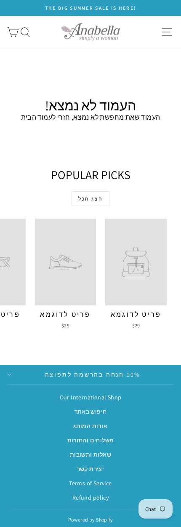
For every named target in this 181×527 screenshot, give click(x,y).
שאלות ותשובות (90, 454)
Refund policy (90, 497)
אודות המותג (90, 426)
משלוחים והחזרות (90, 440)
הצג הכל (90, 198)
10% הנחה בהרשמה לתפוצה (93, 374)
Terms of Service (90, 483)
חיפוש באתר (91, 411)
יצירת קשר (90, 469)
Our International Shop (91, 397)
